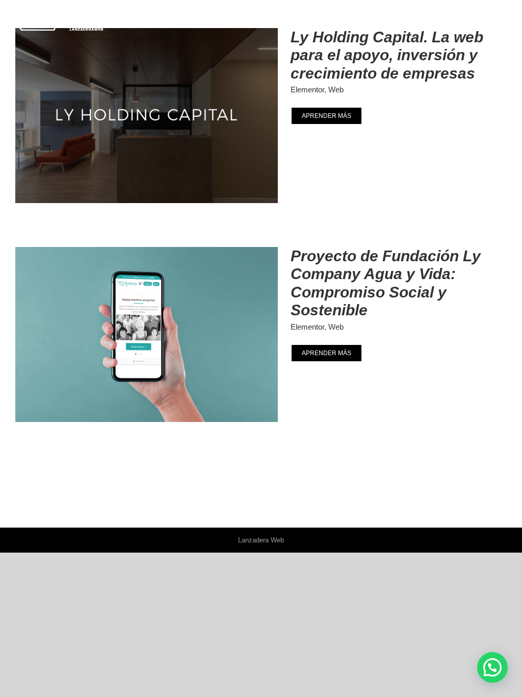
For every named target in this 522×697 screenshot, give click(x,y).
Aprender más (326, 115)
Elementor (307, 89)
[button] (492, 667)
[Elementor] (143, 115)
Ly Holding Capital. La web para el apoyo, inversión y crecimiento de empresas (387, 55)
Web (336, 89)
